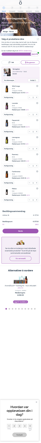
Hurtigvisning (8, 97)
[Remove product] (37, 86)
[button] (6, 309)
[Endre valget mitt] (37, 39)
